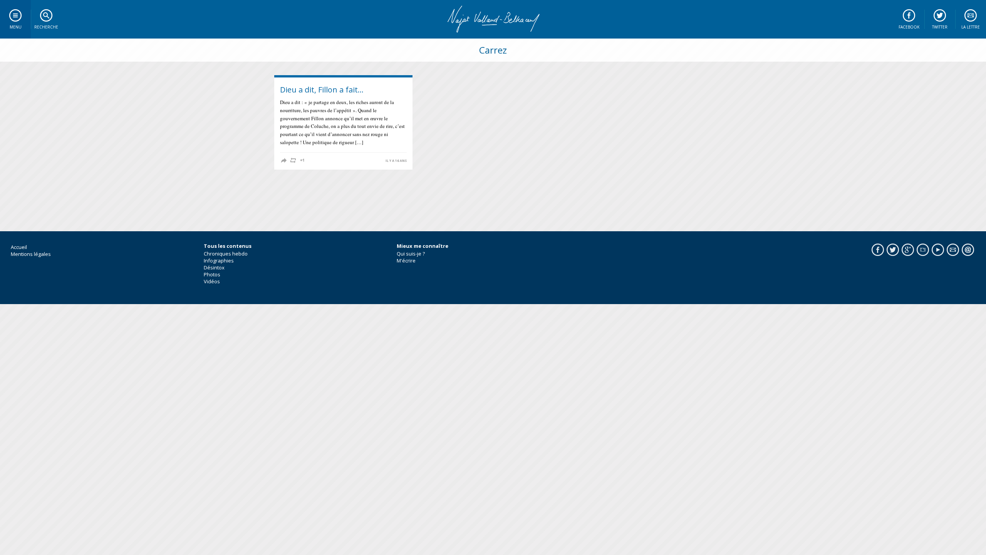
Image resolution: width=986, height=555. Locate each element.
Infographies (219, 260)
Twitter (939, 27)
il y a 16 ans (396, 160)
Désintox (214, 267)
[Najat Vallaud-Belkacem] (493, 19)
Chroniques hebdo (226, 253)
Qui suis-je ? (411, 253)
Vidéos (212, 281)
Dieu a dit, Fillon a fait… (322, 89)
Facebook (909, 27)
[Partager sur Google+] (302, 160)
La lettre (970, 27)
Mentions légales (31, 254)
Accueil (19, 247)
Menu (16, 27)
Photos (212, 274)
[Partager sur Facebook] (284, 160)
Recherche (46, 27)
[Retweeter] (293, 160)
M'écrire (406, 260)
